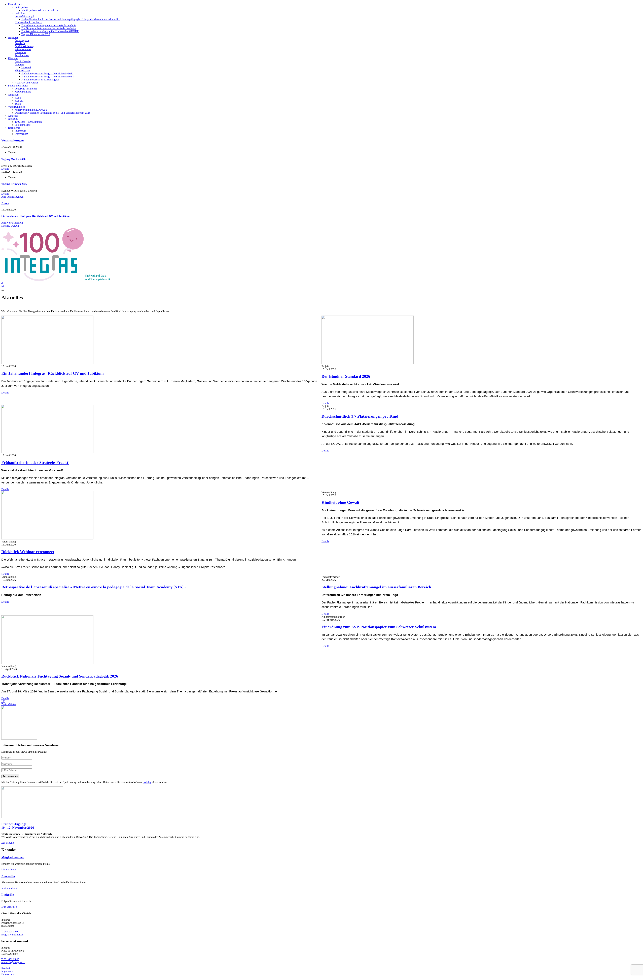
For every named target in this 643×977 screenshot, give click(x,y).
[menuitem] (325, 19)
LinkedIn (7, 894)
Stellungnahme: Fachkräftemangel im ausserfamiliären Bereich (376, 587)
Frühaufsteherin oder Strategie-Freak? (35, 462)
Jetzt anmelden (10, 776)
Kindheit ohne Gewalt (340, 502)
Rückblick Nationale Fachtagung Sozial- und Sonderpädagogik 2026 (59, 676)
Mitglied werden (12, 857)
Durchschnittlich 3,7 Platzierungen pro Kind (360, 416)
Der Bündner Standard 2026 (346, 376)
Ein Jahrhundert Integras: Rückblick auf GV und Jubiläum (52, 373)
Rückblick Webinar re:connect (27, 551)
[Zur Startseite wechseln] (56, 280)
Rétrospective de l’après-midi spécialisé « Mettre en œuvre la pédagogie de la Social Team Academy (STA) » (93, 587)
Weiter (12, 704)
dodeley (147, 782)
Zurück (5, 704)
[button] (2, 701)
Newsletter (8, 876)
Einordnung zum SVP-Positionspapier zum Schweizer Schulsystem (379, 627)
